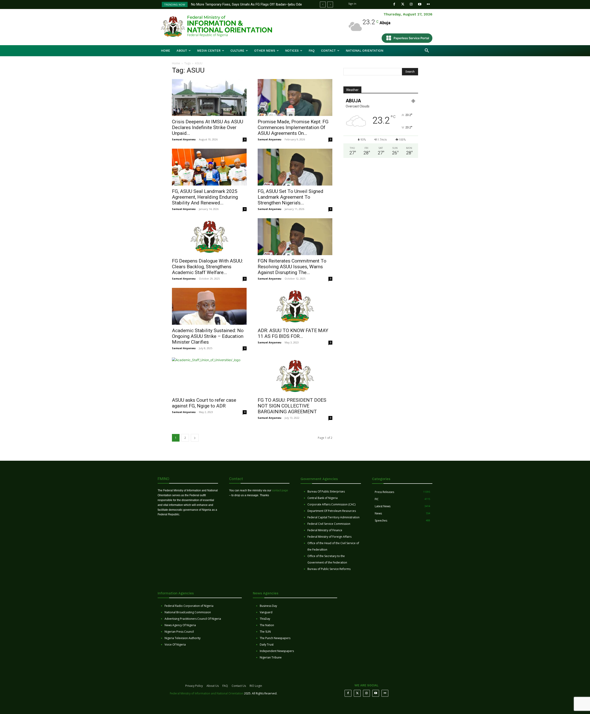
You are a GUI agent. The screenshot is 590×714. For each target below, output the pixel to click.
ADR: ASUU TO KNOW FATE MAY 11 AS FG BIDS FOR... (293, 333)
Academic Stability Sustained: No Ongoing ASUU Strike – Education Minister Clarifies (208, 336)
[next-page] (195, 438)
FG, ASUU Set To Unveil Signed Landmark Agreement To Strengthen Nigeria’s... (290, 197)
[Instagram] (411, 4)
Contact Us (239, 686)
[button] (426, 50)
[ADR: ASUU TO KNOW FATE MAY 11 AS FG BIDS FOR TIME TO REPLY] (295, 306)
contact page (280, 490)
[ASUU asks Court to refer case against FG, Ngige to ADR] (209, 375)
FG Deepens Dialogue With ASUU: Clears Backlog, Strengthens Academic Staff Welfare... (207, 266)
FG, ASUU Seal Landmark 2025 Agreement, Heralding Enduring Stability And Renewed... (205, 197)
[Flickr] (428, 4)
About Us (212, 686)
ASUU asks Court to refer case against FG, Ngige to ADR (204, 403)
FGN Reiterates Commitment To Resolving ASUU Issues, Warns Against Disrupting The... (292, 266)
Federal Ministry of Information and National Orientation (206, 693)
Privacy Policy (194, 686)
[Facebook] (394, 4)
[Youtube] (420, 4)
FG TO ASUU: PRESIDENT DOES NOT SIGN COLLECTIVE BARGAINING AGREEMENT (292, 405)
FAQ (225, 686)
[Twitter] (403, 4)
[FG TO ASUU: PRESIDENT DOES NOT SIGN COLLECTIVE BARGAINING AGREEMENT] (295, 375)
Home (176, 63)
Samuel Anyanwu (184, 139)
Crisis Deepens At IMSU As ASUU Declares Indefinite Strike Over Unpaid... (207, 127)
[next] (330, 4)
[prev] (323, 4)
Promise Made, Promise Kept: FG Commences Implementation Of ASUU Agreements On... (293, 127)
